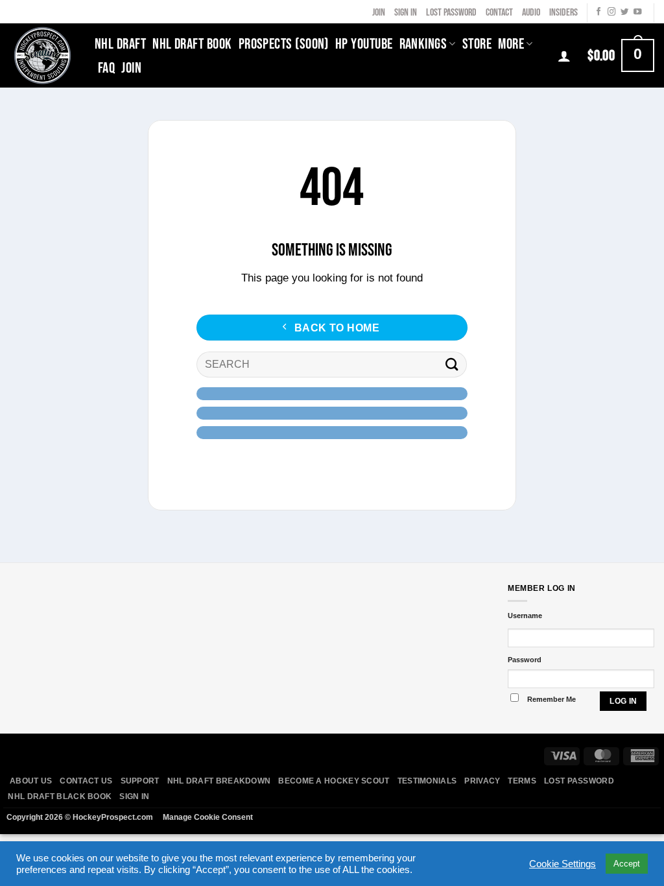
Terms (522, 780)
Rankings (423, 44)
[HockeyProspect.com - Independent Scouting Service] (42, 55)
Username (525, 615)
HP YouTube (364, 44)
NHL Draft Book (191, 44)
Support (140, 780)
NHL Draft (120, 44)
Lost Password (451, 12)
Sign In (405, 12)
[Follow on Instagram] (611, 12)
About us (31, 780)
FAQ (106, 68)
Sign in (134, 796)
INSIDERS (563, 12)
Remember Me (551, 699)
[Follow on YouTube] (637, 12)
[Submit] (451, 365)
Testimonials (427, 780)
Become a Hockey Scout (333, 780)
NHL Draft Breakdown (219, 780)
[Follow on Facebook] (598, 12)
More (511, 44)
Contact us (86, 780)
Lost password (579, 780)
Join (378, 12)
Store (477, 44)
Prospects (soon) (284, 44)
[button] (620, 55)
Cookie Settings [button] (562, 864)
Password (524, 660)
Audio (531, 12)
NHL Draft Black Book (60, 796)
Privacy (482, 780)
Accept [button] (626, 863)
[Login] (564, 56)
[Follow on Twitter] (624, 12)
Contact (499, 12)
